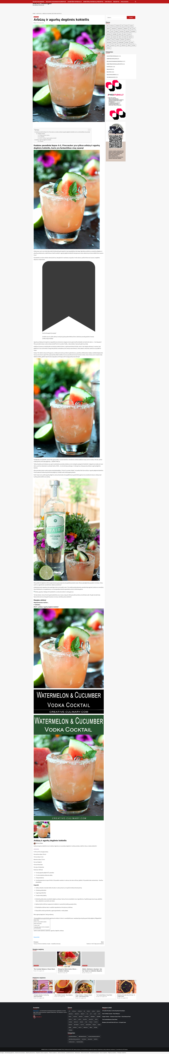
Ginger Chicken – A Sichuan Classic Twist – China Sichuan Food (116, 1016)
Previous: (47, 942)
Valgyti (118, 45)
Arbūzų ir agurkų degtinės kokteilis (43, 139)
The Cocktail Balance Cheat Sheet (44, 969)
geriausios (120, 28)
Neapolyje (130, 36)
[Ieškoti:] (117, 17)
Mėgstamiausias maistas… (45, 135)
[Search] (135, 2)
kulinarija (133, 31)
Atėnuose (118, 25)
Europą (126, 25)
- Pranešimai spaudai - (94, 1052)
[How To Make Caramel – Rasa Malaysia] (64, 986)
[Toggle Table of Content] (88, 130)
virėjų (129, 45)
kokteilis (122, 31)
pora (113, 39)
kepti (112, 31)
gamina (131, 25)
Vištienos (70, 1030)
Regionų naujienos (112, 1052)
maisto (124, 34)
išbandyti (126, 28)
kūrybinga (109, 34)
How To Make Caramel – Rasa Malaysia (64, 995)
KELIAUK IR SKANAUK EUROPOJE (56, 1)
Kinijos (116, 31)
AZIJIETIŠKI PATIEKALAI (75, 1)
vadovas (113, 45)
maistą (129, 34)
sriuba (108, 45)
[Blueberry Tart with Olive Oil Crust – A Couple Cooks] (126, 986)
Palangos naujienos (121, 1052)
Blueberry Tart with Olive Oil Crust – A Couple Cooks (114, 1022)
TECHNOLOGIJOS (111, 77)
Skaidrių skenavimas (30, 1052)
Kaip (134, 28)
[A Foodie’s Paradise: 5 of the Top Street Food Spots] (43, 986)
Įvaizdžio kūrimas (70, 1052)
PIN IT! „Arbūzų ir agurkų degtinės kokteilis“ (48, 138)
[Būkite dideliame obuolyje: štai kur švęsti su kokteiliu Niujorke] (93, 959)
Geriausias (114, 28)
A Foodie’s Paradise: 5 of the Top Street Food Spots (113, 1010)
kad (130, 28)
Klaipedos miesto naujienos (42, 1052)
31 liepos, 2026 (65, 972)
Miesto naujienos (53, 1052)
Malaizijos (114, 36)
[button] (34, 849)
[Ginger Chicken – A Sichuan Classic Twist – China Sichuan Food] (84, 986)
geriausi (108, 28)
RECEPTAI (116, 1)
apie (107, 25)
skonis (131, 42)
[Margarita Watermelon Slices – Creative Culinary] (68, 959)
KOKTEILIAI (108, 1)
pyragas (117, 39)
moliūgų (125, 36)
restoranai (109, 42)
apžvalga (112, 25)
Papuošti (41, 141)
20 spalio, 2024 (41, 22)
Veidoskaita (77, 1052)
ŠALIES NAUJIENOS (38, 1)
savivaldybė (120, 42)
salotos (114, 42)
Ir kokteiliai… (42, 136)
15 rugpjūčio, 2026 (62, 996)
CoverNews (118, 1049)
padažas (108, 39)
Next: (95, 942)
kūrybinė (114, 34)
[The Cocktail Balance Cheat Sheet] (44, 959)
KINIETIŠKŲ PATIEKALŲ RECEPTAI (93, 1)
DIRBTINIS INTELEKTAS (112, 58)
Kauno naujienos (103, 1052)
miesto (120, 36)
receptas (128, 39)
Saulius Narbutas (61, 1052)
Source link (36, 937)
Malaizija (108, 36)
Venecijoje (123, 45)
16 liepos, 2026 (89, 972)
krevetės (127, 31)
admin (36, 22)
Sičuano (126, 42)
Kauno (108, 31)
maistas (119, 34)
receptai (122, 39)
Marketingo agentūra (9, 1052)
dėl (122, 25)
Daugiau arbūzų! (41, 133)
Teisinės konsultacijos (20, 1052)
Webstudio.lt (36, 1010)
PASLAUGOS (124, 1)
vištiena (133, 45)
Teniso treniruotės (85, 1052)
